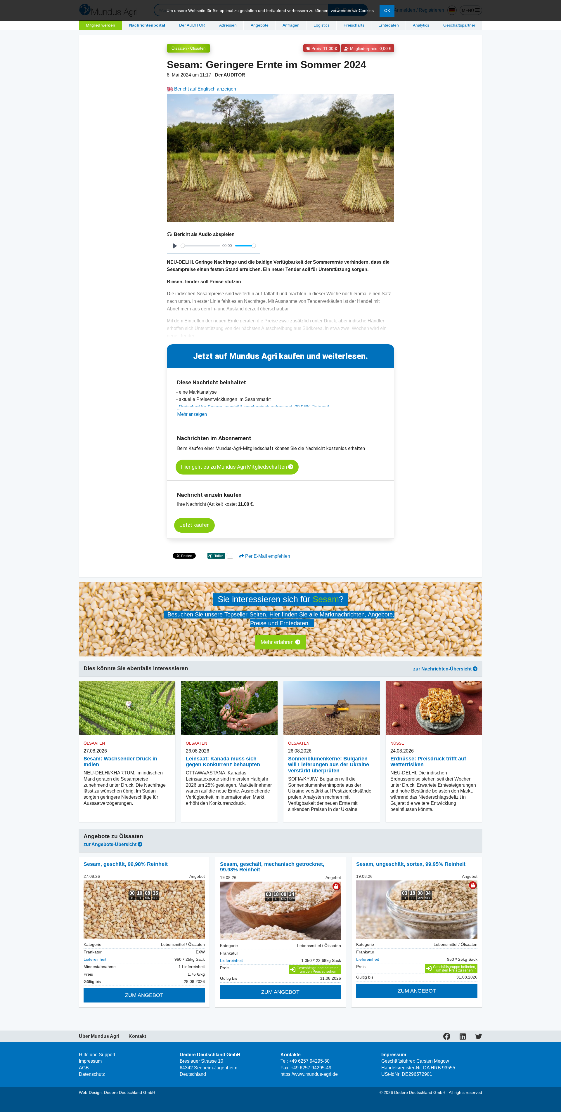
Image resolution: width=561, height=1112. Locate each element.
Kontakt (137, 1036)
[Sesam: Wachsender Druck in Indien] (127, 708)
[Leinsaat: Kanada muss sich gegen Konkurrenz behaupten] (229, 708)
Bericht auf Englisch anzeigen (204, 88)
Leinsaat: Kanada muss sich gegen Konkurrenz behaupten (223, 762)
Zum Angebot (144, 995)
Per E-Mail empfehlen (267, 556)
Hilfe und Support (97, 1054)
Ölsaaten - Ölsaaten (188, 48)
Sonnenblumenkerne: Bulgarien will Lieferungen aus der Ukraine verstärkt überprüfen (328, 765)
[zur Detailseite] (144, 909)
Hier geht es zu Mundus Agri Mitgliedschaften (234, 467)
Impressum (90, 1061)
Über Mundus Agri (99, 1036)
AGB (84, 1067)
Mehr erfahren (278, 642)
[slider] (200, 246)
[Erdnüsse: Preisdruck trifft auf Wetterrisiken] (434, 708)
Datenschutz (92, 1074)
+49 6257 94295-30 (309, 1061)
